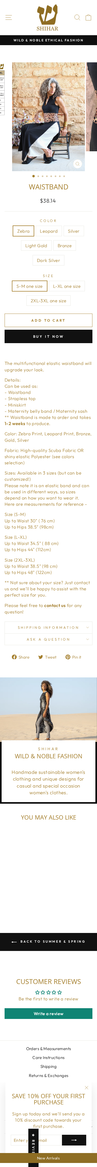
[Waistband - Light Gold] (27, 896)
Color (48, 220)
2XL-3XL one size (49, 300)
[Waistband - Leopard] (15, 896)
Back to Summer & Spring (52, 941)
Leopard (49, 231)
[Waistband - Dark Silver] (21, 901)
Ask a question (48, 639)
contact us (54, 605)
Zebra (23, 231)
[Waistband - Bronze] (34, 896)
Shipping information (48, 627)
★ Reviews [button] (33, 1147)
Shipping (48, 1066)
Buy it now (48, 336)
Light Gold (36, 245)
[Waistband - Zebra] (9, 896)
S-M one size (29, 286)
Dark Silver (48, 260)
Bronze (65, 245)
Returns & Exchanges (48, 1075)
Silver (73, 231)
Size (48, 276)
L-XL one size (67, 286)
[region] (48, 1158)
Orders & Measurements (48, 1048)
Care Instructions (48, 1057)
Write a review (49, 1013)
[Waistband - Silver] (21, 896)
